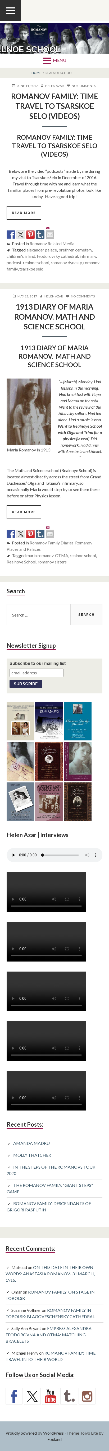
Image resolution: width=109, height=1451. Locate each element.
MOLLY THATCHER (32, 1155)
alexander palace (41, 249)
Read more (26, 215)
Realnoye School (21, 561)
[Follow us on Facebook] (14, 1396)
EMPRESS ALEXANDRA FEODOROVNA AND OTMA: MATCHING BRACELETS (49, 1334)
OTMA (61, 555)
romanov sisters (52, 561)
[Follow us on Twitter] (32, 1396)
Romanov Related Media (52, 243)
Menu (59, 60)
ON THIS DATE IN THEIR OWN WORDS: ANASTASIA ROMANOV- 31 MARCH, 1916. (50, 1273)
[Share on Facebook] (11, 234)
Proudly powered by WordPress (35, 1432)
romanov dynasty (66, 262)
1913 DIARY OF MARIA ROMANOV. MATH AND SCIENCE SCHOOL (54, 316)
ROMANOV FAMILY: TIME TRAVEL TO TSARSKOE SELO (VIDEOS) (54, 106)
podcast (14, 262)
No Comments (84, 85)
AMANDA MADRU (31, 1143)
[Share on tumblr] (40, 234)
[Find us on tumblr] (68, 1396)
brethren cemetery (75, 249)
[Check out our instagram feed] (87, 1396)
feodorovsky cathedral (57, 256)
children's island (21, 256)
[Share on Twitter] (20, 234)
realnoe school (36, 262)
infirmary (88, 256)
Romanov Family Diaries (52, 542)
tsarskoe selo (31, 268)
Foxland (54, 1439)
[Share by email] (50, 230)
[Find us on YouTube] (50, 1396)
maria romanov (39, 555)
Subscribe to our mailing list (38, 663)
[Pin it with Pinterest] (30, 234)
